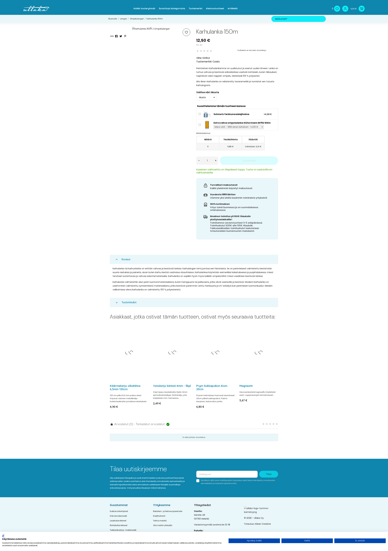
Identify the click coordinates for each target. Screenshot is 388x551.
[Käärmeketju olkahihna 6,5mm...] (144, 337)
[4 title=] (273, 424)
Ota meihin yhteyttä (162, 525)
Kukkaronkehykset (119, 511)
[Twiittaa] (121, 36)
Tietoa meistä (160, 520)
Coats (216, 61)
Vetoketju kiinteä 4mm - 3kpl (172, 386)
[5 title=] (276, 424)
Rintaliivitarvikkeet (118, 525)
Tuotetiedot (126, 302)
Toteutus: (249, 523)
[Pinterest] (125, 36)
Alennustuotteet (215, 8)
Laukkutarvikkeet (118, 520)
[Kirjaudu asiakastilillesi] (345, 9)
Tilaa (268, 474)
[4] (207, 51)
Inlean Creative (263, 523)
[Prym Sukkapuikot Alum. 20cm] (230, 337)
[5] (211, 51)
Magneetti (246, 386)
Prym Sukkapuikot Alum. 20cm (212, 387)
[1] (197, 51)
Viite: (199, 58)
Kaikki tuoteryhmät (144, 8)
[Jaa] (116, 36)
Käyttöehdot (159, 515)
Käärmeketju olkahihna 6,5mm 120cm (125, 387)
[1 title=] (263, 424)
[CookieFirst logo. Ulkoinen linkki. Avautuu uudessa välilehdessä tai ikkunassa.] (3, 536)
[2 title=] (266, 424)
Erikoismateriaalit (118, 515)
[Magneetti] (274, 337)
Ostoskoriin (249, 160)
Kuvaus (122, 259)
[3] (204, 51)
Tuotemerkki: (204, 61)
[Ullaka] (36, 8)
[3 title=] (270, 424)
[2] (201, 51)
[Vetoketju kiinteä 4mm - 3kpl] (187, 337)
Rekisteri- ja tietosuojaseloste (167, 511)
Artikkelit (233, 8)
